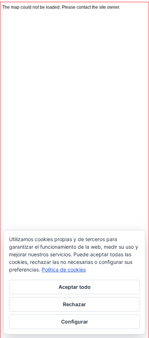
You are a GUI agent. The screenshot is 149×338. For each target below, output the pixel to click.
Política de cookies (64, 269)
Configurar (74, 321)
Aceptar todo (75, 287)
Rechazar (74, 304)
